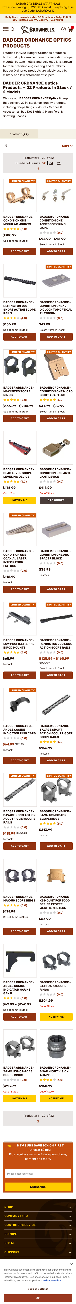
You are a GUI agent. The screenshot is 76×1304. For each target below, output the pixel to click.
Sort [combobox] (65, 146)
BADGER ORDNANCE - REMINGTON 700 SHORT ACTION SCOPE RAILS (19, 307)
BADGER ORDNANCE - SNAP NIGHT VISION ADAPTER (55, 1071)
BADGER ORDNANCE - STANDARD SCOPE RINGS (55, 985)
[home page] (38, 30)
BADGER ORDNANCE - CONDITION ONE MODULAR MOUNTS (18, 220)
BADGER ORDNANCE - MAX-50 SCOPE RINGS (19, 898)
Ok (37, 1298)
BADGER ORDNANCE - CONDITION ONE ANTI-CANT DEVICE (56, 473)
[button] (6, 29)
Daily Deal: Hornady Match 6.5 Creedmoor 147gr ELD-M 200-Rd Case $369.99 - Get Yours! (38, 18)
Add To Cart (20, 251)
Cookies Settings (38, 1289)
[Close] (72, 1264)
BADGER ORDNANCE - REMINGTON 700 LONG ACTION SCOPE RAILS (56, 643)
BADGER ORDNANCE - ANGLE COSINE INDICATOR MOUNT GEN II (18, 987)
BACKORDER (56, 500)
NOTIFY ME (19, 500)
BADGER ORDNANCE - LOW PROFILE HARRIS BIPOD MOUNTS (18, 643)
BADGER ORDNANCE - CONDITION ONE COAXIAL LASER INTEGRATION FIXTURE (18, 558)
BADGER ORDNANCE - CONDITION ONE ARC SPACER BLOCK (55, 554)
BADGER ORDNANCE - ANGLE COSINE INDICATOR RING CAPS (19, 729)
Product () (19, 134)
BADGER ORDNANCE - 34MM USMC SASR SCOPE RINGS (55, 815)
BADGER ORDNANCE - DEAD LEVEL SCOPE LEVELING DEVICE (18, 473)
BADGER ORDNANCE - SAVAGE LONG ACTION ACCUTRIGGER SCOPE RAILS (19, 817)
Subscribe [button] (38, 1187)
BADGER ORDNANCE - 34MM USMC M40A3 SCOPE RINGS (18, 1071)
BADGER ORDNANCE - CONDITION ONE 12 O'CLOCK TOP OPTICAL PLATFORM (56, 307)
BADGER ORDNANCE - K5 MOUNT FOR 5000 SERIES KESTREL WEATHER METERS (55, 902)
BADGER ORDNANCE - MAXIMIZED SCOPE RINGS (18, 391)
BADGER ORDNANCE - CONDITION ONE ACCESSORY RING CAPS (55, 222)
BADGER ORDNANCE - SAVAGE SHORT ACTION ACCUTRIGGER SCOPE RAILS (56, 731)
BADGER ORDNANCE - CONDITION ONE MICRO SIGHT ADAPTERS (56, 391)
